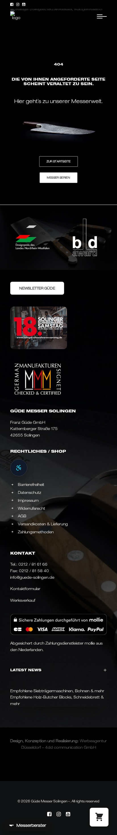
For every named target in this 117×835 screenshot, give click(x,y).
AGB (22, 516)
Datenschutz (29, 492)
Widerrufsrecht (31, 508)
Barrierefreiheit (31, 484)
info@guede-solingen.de (32, 577)
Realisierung (67, 741)
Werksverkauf (22, 600)
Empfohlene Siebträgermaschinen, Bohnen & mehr (57, 691)
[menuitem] (12, 4)
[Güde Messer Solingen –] (16, 16)
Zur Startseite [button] (59, 161)
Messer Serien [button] (58, 177)
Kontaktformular (25, 588)
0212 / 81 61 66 (32, 564)
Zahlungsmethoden (36, 532)
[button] (12, 4)
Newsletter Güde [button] (37, 288)
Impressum (28, 500)
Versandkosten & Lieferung (43, 524)
